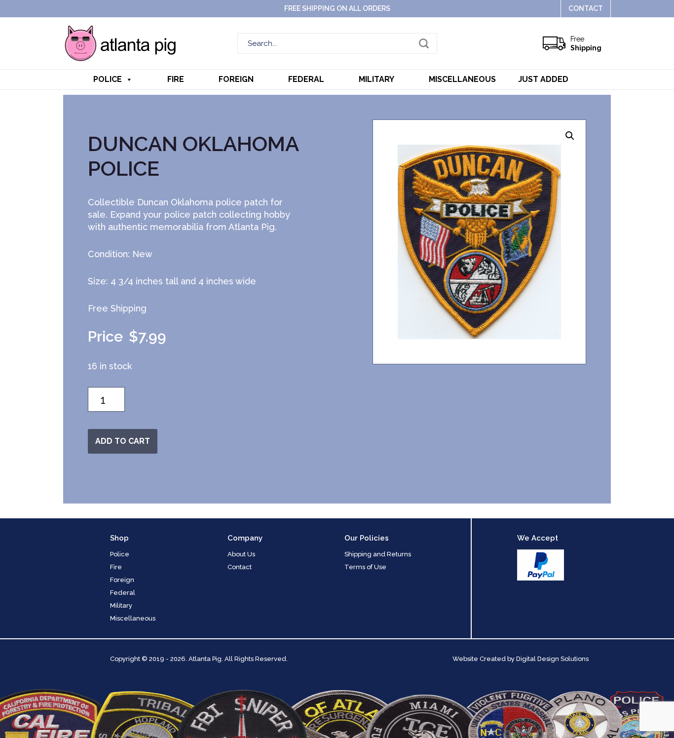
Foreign (236, 79)
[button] (570, 136)
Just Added (543, 79)
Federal (306, 79)
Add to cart (122, 441)
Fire (175, 79)
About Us (241, 554)
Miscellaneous (462, 79)
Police (107, 79)
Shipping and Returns (377, 554)
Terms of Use (365, 567)
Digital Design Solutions (552, 658)
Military (376, 79)
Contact (585, 8)
